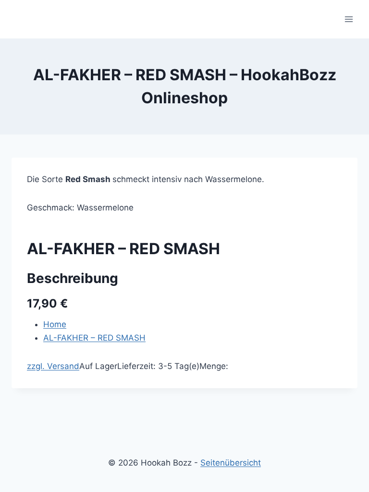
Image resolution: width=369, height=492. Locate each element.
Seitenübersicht (230, 462)
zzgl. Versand (53, 366)
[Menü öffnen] (348, 19)
